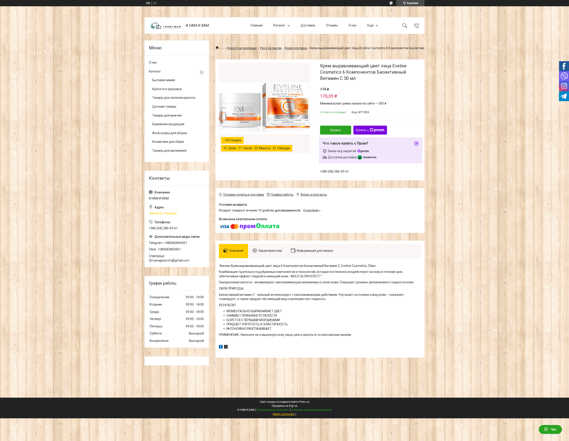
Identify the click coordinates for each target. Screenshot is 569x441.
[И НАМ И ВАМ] (165, 25)
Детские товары (164, 106)
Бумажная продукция (168, 124)
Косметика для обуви (168, 141)
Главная (256, 25)
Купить (336, 130)
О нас (353, 25)
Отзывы (332, 25)
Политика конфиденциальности (311, 409)
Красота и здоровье (242, 48)
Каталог (279, 25)
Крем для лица (296, 48)
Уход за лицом (270, 48)
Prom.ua (304, 401)
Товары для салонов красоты (173, 97)
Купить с (362, 130)
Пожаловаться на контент (272, 409)
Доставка (308, 25)
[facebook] (221, 347)
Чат (554, 429)
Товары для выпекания (169, 150)
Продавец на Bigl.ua (284, 405)
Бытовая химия (163, 80)
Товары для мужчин (167, 115)
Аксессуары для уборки (169, 133)
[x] (226, 347)
